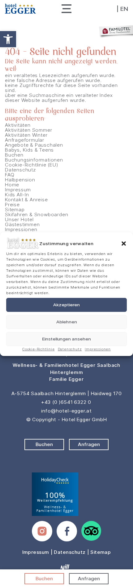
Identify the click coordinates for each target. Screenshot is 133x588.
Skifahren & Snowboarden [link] (36, 214)
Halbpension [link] (20, 180)
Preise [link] (12, 204)
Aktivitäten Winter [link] (26, 135)
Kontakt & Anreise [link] (26, 200)
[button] (124, 243)
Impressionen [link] (98, 349)
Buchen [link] (44, 578)
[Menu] (66, 8)
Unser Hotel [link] (19, 219)
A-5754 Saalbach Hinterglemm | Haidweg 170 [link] (66, 393)
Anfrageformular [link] (24, 140)
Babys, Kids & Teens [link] (29, 150)
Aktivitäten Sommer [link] (28, 130)
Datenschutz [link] (70, 349)
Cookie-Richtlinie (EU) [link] (31, 165)
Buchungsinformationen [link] (34, 160)
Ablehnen (66, 322)
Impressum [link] (18, 190)
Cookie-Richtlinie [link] (38, 349)
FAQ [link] (9, 175)
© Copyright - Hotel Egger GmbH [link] (66, 419)
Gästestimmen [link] (22, 224)
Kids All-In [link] (17, 195)
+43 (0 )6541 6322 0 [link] (66, 402)
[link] (8, 39)
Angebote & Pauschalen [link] (34, 145)
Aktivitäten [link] (18, 125)
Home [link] (12, 185)
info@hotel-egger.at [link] (66, 411)
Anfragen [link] (89, 578)
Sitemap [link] (15, 209)
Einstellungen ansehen (66, 339)
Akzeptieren (66, 305)
